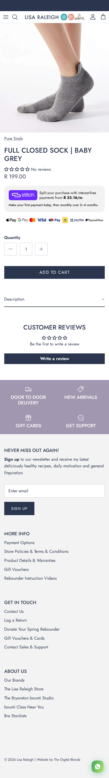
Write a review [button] (54, 359)
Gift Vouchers (16, 569)
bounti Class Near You (24, 707)
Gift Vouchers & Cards (24, 638)
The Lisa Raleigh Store (23, 689)
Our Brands (14, 680)
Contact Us (14, 611)
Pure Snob (13, 138)
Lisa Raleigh (25, 759)
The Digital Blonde (67, 759)
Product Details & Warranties (29, 560)
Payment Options (19, 543)
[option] (54, 77)
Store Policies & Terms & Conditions (36, 551)
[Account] (91, 17)
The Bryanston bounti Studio (29, 698)
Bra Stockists (15, 716)
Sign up (19, 508)
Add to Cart (54, 272)
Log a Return (15, 620)
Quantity (12, 238)
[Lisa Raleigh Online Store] (54, 17)
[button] (17, 169)
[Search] (17, 17)
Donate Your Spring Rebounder (32, 629)
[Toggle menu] (6, 17)
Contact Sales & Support (26, 647)
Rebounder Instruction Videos (30, 578)
